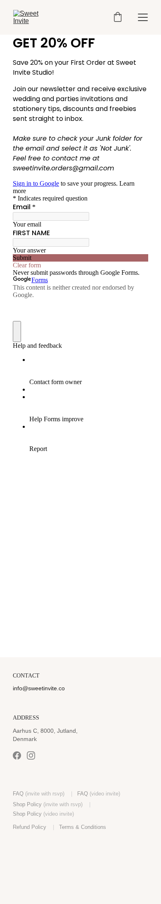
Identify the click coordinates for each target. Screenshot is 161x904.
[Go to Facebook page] (17, 755)
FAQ (18, 794)
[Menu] (143, 17)
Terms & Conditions (82, 827)
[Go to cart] (117, 18)
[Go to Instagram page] (31, 755)
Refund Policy (29, 827)
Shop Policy (27, 804)
